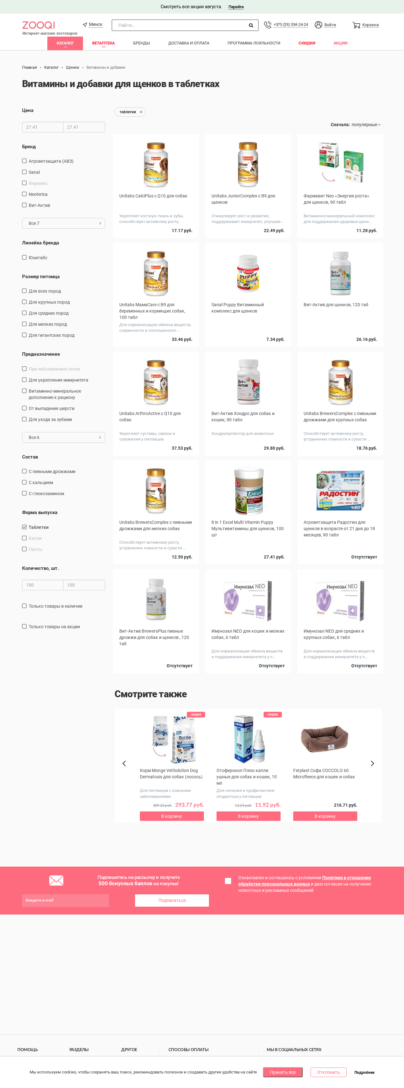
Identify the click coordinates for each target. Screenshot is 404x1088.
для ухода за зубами (50, 419)
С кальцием (41, 482)
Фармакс (38, 183)
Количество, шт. (40, 568)
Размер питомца (41, 276)
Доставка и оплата (188, 43)
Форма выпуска (39, 512)
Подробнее (364, 1072)
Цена (27, 110)
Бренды (141, 43)
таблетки (39, 527)
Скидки (307, 43)
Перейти (236, 6)
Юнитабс (38, 257)
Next (373, 770)
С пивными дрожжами (52, 471)
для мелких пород (48, 324)
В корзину (248, 348)
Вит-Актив (39, 205)
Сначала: (340, 124)
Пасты (35, 549)
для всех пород (45, 291)
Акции (341, 43)
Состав (30, 457)
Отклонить (328, 1072)
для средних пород (48, 313)
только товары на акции (54, 626)
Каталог (65, 43)
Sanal (34, 172)
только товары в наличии (55, 606)
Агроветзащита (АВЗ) (51, 161)
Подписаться (172, 900)
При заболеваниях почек (54, 368)
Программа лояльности (254, 43)
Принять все (283, 1072)
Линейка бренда (40, 243)
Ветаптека (103, 43)
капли (35, 538)
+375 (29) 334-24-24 (291, 24)
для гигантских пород (51, 335)
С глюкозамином (46, 493)
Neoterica (38, 194)
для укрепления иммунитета (58, 380)
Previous (127, 774)
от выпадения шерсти (51, 408)
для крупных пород (49, 302)
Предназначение (41, 354)
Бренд (29, 146)
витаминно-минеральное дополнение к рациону (55, 394)
